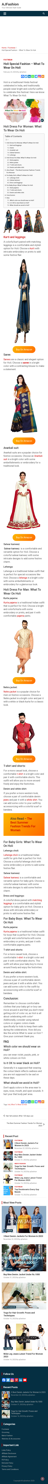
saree (26, 362)
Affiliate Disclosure (9, 1453)
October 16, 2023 (21, 1171)
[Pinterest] (16, 1380)
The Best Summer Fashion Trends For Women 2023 (24, 1124)
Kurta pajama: (14, 160)
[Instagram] (39, 76)
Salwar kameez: (15, 153)
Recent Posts (10, 1387)
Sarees (7, 359)
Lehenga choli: (14, 178)
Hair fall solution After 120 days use (19, 1116)
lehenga (23, 577)
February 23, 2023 (10, 72)
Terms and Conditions (10, 1469)
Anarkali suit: (14, 150)
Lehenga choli (10, 855)
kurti (31, 248)
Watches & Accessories (11, 1439)
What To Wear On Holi (19, 1104)
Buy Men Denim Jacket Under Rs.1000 (21, 1274)
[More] (42, 76)
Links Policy (6, 1450)
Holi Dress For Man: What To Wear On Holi (21, 158)
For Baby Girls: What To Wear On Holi (20, 175)
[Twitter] (25, 76)
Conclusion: (11, 195)
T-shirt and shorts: (16, 165)
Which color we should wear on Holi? (22, 200)
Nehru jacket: (14, 162)
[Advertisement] (24, 30)
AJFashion (10, 4)
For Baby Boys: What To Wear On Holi (20, 185)
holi (9, 1104)
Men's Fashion (20, 1163)
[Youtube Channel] (25, 1380)
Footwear (7, 60)
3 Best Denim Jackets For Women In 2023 (26, 1144)
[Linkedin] (29, 76)
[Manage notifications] (42, 1479)
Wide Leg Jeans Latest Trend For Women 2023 (28, 1179)
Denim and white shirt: (17, 167)
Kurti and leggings (14, 237)
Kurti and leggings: (16, 145)
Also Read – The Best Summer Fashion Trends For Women (23, 171)
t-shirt (19, 773)
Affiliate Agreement (9, 1457)
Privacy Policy (7, 1466)
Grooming (5, 1432)
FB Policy (5, 1460)
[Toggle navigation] (5, 13)
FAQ (8, 198)
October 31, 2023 (21, 1160)
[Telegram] (36, 76)
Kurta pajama (10, 602)
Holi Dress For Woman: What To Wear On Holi (23, 143)
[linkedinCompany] (20, 1380)
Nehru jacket (10, 691)
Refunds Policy (7, 1463)
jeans (6, 799)
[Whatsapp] (32, 76)
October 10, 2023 (21, 1195)
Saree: (12, 148)
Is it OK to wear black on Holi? (19, 203)
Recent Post (11, 1136)
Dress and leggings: (16, 183)
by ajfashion (21, 72)
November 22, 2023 (22, 1148)
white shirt (32, 799)
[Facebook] (22, 76)
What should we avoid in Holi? (19, 205)
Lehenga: (13, 155)
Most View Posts (12, 1202)
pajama (20, 615)
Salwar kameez (11, 877)
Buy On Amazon (24, 349)
